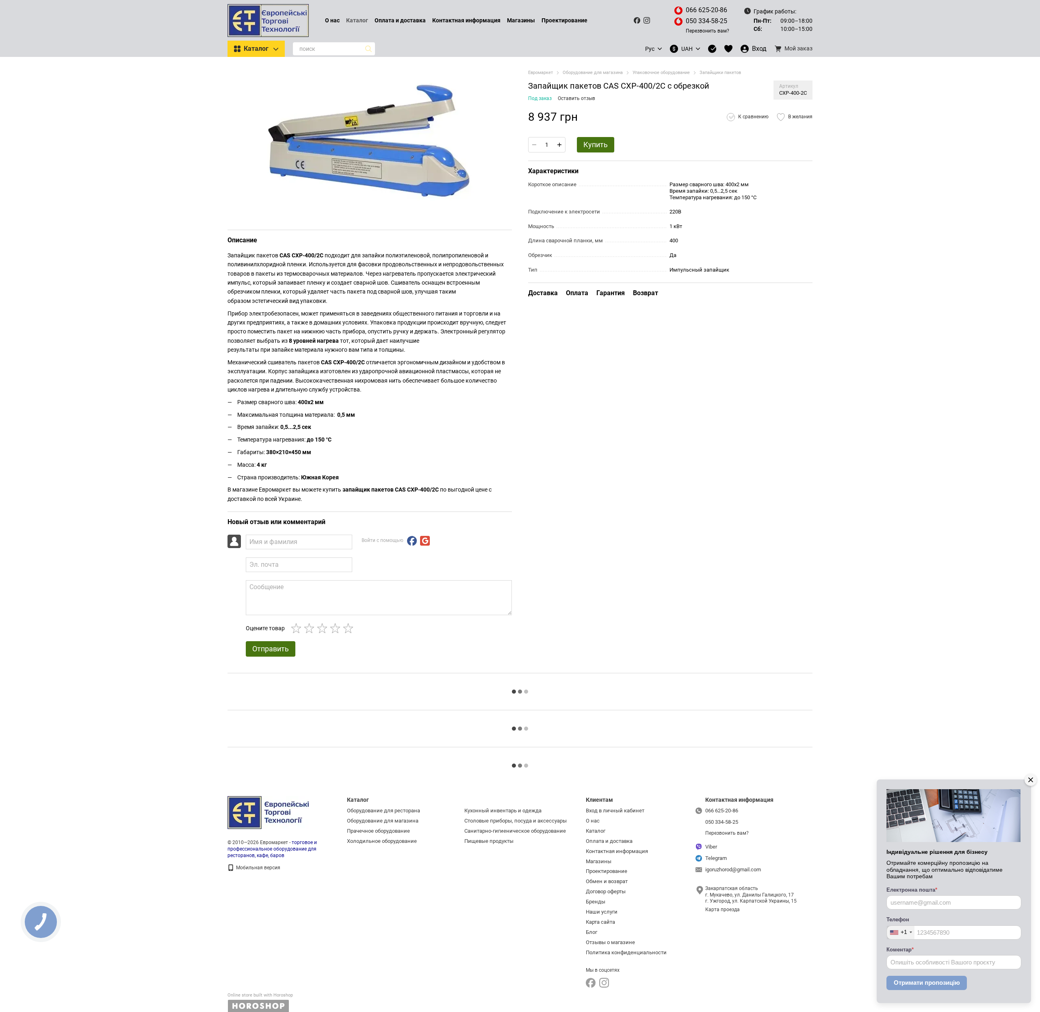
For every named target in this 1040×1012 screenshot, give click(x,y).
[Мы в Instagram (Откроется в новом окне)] (647, 20)
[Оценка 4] (336, 628)
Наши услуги (602, 912)
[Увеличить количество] (559, 144)
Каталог (357, 20)
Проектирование (564, 20)
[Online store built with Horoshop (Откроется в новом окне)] (260, 1002)
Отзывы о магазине (610, 942)
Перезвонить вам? (707, 31)
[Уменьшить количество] (534, 144)
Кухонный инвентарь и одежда (503, 810)
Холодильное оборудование (382, 841)
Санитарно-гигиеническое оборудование (515, 831)
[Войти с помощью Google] (425, 541)
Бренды (595, 902)
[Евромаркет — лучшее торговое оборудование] (268, 812)
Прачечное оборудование (378, 831)
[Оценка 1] (297, 628)
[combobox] (900, 932)
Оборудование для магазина (382, 821)
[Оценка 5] (349, 628)
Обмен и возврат (607, 881)
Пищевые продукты (489, 841)
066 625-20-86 (706, 10)
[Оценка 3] (323, 628)
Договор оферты (606, 891)
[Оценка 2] (310, 628)
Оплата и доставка (400, 20)
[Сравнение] (712, 49)
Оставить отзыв (576, 98)
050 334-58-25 (706, 21)
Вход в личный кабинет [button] (615, 810)
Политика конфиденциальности (626, 952)
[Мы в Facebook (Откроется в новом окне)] (637, 20)
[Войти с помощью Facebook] (412, 541)
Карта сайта (600, 922)
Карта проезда (722, 909)
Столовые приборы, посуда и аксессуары (515, 821)
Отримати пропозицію (927, 982)
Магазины (521, 20)
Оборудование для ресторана (383, 810)
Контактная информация (466, 20)
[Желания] (728, 49)
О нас (332, 20)
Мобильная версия (257, 868)
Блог (591, 932)
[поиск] (368, 48)
